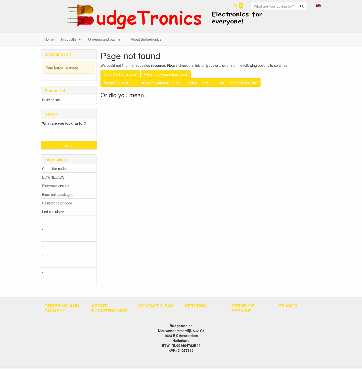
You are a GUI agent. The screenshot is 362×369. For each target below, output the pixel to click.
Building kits (51, 99)
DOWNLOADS (53, 177)
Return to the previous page (165, 74)
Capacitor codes (54, 168)
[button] (318, 5)
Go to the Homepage (120, 74)
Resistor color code (57, 203)
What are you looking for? (64, 123)
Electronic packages (57, 194)
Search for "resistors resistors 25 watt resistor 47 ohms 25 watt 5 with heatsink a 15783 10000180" (180, 82)
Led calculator (53, 211)
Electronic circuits (55, 185)
